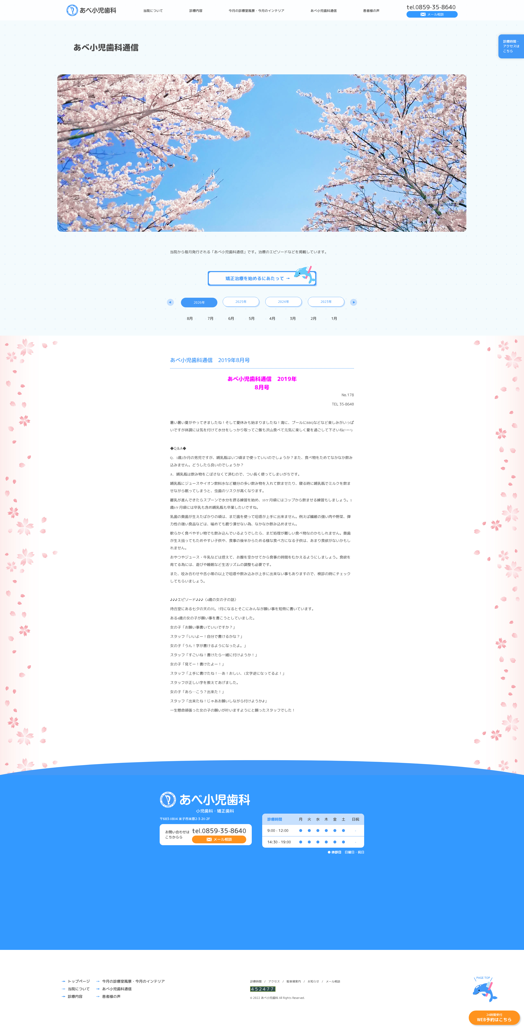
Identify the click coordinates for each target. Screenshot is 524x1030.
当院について (153, 10)
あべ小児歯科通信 (324, 10)
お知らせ (313, 981)
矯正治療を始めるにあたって (255, 278)
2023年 (326, 301)
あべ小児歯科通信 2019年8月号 (210, 360)
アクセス (274, 981)
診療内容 (195, 10)
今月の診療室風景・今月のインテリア (256, 10)
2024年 (283, 301)
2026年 (199, 302)
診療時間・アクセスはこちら (511, 46)
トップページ (79, 981)
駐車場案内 (294, 981)
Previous (170, 302)
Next (353, 302)
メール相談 (435, 14)
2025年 (241, 301)
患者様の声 (371, 10)
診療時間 (256, 981)
